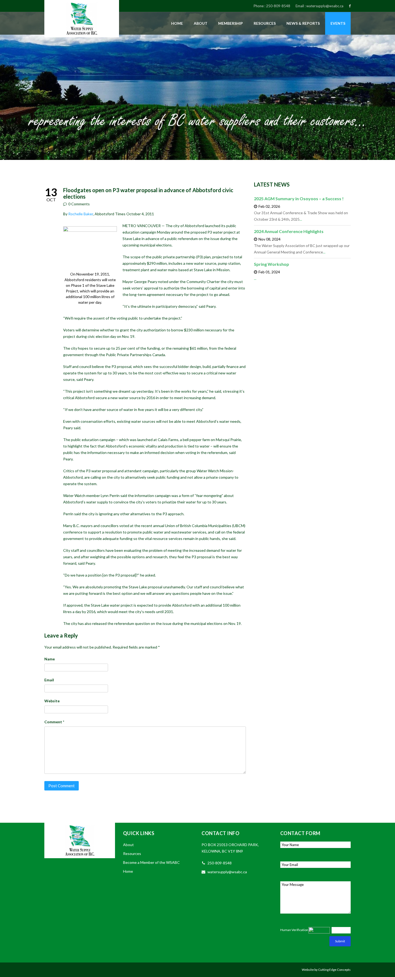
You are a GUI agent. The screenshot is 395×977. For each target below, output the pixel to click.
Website (52, 701)
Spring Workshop (271, 264)
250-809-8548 (278, 6)
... (301, 219)
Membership (230, 23)
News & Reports (303, 23)
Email (49, 680)
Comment (54, 722)
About (200, 23)
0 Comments (79, 204)
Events (338, 23)
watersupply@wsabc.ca (324, 6)
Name (49, 659)
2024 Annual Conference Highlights (289, 231)
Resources (265, 23)
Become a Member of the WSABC (151, 862)
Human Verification (294, 930)
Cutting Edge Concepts (334, 970)
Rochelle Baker (80, 214)
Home (177, 23)
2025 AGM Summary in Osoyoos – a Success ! (299, 198)
